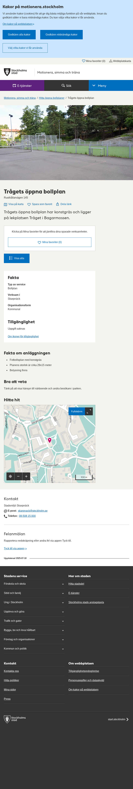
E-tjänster (73, 593)
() (52, 242)
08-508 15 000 (27, 516)
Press (7, 698)
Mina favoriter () (95, 61)
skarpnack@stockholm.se (33, 510)
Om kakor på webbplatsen (18, 24)
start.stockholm (116, 719)
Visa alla (19, 258)
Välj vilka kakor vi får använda (25, 47)
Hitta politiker (11, 680)
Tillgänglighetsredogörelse (83, 671)
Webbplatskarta (122, 61)
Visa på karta (16, 204)
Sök (68, 85)
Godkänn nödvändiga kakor (61, 34)
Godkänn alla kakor (19, 34)
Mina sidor (10, 689)
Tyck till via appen (14, 548)
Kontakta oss (11, 671)
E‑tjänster (24, 85)
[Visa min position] (10, 476)
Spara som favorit (42, 204)
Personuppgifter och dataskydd (86, 680)
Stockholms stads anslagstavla (86, 602)
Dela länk (66, 204)
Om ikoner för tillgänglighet (23, 336)
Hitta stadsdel (76, 583)
